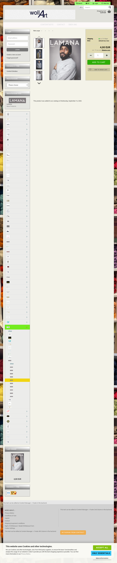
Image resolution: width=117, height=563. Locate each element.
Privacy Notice (25, 554)
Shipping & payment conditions (15, 523)
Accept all (102, 547)
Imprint (7, 518)
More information (102, 558)
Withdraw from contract (73, 532)
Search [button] (80, 3)
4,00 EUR (17, 479)
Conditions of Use (10, 516)
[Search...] (110, 7)
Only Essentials (101, 553)
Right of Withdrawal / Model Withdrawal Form (19, 526)
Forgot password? (12, 58)
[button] (87, 3)
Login (17, 49)
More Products (11, 106)
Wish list (106, 3)
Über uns (72, 25)
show (10, 331)
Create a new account (14, 55)
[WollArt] (40, 13)
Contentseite (46, 25)
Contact (61, 25)
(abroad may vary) (104, 41)
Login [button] (96, 3)
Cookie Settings (10, 528)
